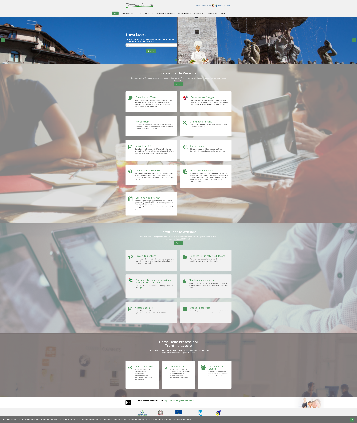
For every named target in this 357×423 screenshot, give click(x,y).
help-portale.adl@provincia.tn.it (178, 400)
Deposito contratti (200, 307)
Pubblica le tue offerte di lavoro (207, 255)
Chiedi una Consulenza (147, 170)
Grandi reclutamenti (201, 121)
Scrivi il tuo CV (143, 146)
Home (115, 13)
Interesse (200, 13)
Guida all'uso (212, 13)
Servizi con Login (145, 13)
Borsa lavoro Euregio (202, 97)
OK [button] (352, 419)
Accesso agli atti (144, 307)
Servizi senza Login (128, 13)
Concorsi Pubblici (184, 13)
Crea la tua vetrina (146, 255)
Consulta (130, 42)
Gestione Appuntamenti (148, 197)
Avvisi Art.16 (143, 121)
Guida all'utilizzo (144, 366)
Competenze (177, 366)
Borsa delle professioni (165, 13)
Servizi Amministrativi (202, 170)
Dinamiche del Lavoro (216, 367)
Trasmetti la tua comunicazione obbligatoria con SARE (153, 281)
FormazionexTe (198, 146)
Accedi (223, 13)
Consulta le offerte (145, 97)
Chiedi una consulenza (201, 280)
